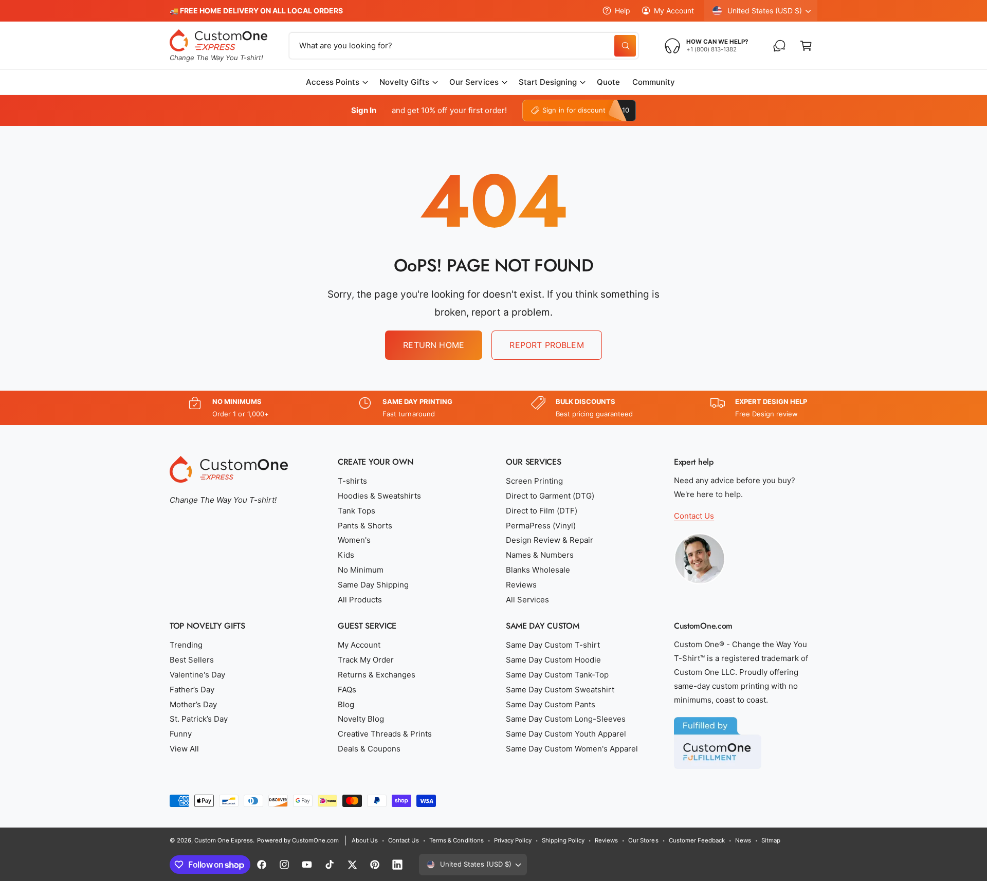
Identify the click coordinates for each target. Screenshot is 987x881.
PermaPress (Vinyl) (541, 525)
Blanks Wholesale (538, 570)
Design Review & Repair (549, 540)
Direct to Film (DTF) (541, 511)
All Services (527, 599)
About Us (365, 840)
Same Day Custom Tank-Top (557, 675)
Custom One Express (223, 840)
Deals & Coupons (369, 749)
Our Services (473, 82)
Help (622, 10)
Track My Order (366, 660)
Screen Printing (534, 481)
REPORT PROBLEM (546, 345)
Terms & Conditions (456, 840)
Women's (354, 540)
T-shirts (352, 481)
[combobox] (463, 45)
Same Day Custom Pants (550, 704)
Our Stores (643, 840)
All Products (360, 599)
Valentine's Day (197, 675)
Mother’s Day (193, 704)
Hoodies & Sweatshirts (379, 496)
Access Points (332, 82)
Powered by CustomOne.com (297, 840)
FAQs (347, 689)
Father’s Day (192, 689)
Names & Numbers (540, 555)
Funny (181, 734)
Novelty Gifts (404, 82)
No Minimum (360, 570)
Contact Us (694, 516)
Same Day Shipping (373, 585)
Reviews (521, 585)
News (743, 840)
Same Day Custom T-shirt (553, 645)
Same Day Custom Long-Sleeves (566, 719)
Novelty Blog (361, 719)
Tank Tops (356, 511)
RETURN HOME (433, 345)
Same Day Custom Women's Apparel (572, 749)
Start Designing (548, 82)
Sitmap (770, 840)
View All (184, 749)
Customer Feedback (697, 840)
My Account (674, 10)
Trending (186, 645)
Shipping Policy (563, 840)
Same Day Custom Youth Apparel (566, 734)
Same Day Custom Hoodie (553, 660)
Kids (346, 555)
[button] (806, 45)
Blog (346, 704)
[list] (493, 408)
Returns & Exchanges (376, 675)
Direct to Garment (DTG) (550, 496)
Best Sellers (192, 660)
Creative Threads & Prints (385, 734)
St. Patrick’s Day (199, 719)
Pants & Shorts (365, 525)
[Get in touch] (779, 45)
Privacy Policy (513, 840)
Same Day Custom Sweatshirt (560, 689)
